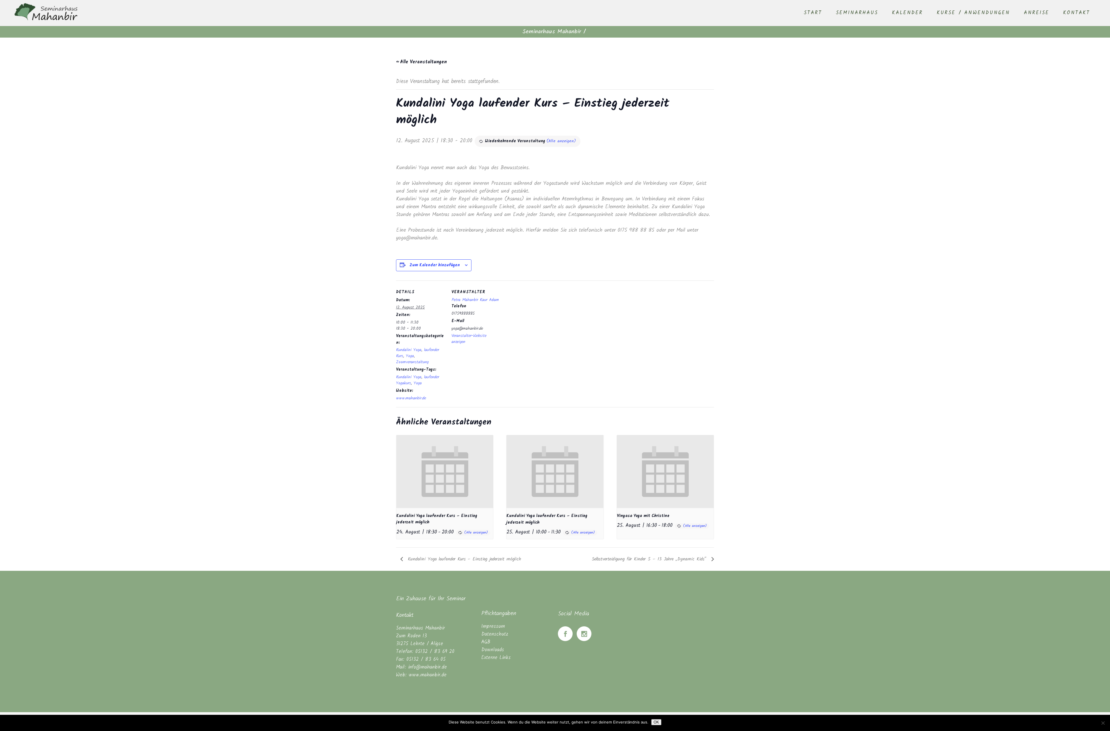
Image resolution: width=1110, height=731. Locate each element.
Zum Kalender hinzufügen (435, 265)
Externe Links (496, 658)
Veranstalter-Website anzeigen (469, 339)
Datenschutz (494, 634)
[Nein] (1103, 723)
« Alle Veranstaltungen (421, 62)
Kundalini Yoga (408, 350)
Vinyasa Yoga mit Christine (643, 516)
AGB (485, 642)
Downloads (492, 650)
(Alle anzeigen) (561, 141)
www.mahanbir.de (411, 398)
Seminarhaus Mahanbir (551, 31)
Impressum (493, 626)
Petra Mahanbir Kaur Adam (475, 300)
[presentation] (444, 471)
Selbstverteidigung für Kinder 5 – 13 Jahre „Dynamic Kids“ (650, 559)
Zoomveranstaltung (412, 362)
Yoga (410, 356)
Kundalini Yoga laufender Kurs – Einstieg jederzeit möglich (463, 559)
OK (656, 722)
